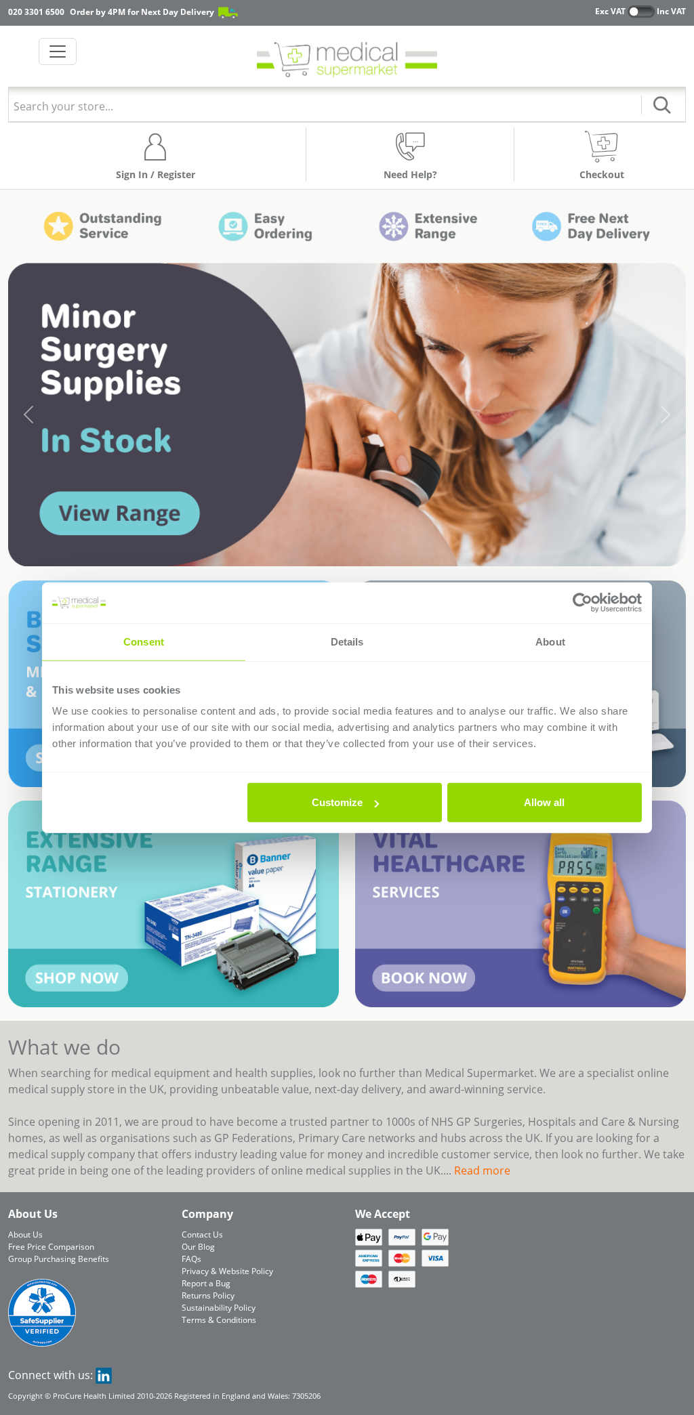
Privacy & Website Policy (227, 1271)
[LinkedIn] (104, 1375)
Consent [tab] (143, 641)
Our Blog (198, 1246)
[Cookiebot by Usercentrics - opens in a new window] (582, 602)
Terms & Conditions (219, 1320)
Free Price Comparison (51, 1246)
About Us (25, 1234)
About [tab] (550, 641)
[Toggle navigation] (58, 51)
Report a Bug (206, 1283)
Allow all (544, 802)
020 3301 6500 (36, 12)
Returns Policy (208, 1295)
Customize (337, 802)
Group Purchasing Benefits (58, 1259)
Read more (482, 1170)
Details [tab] (347, 641)
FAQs (191, 1259)
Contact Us (202, 1234)
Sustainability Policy (219, 1307)
